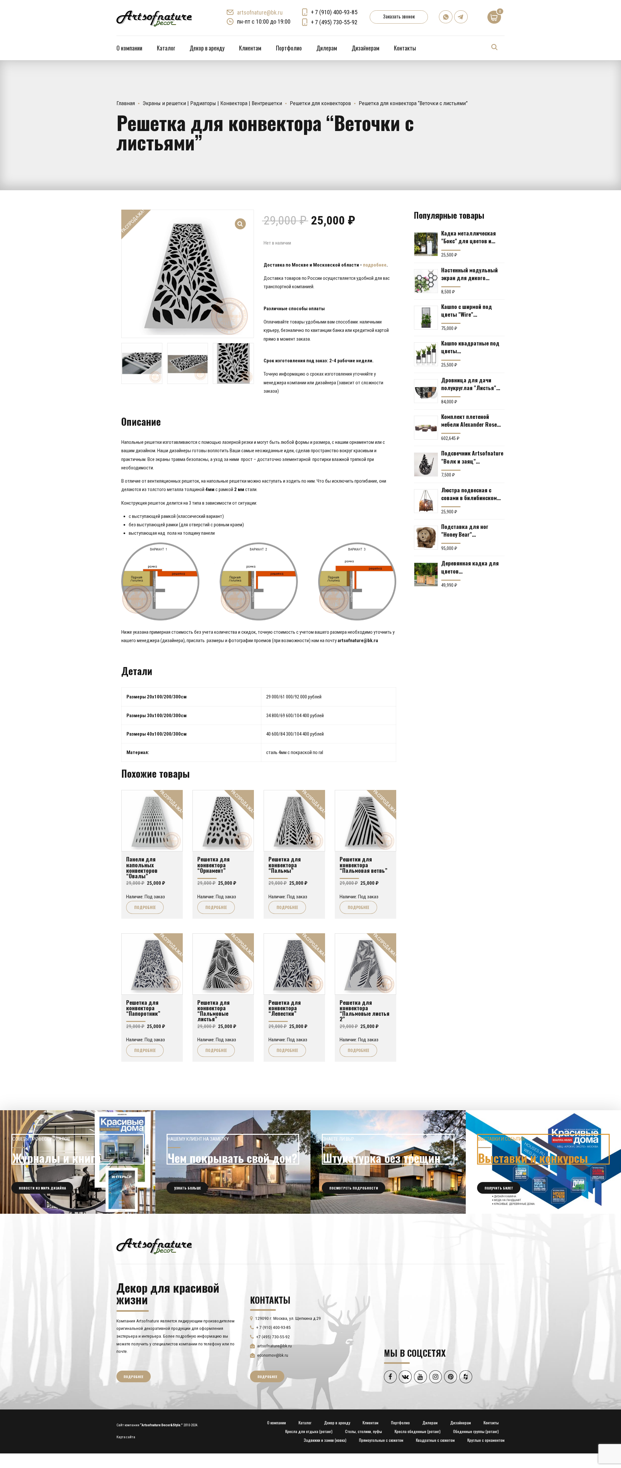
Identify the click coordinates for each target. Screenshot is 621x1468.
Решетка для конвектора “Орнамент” (213, 864)
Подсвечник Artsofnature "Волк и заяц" (472, 457)
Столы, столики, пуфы (363, 1431)
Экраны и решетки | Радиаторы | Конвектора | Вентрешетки (212, 103)
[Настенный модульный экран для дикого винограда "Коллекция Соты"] (426, 281)
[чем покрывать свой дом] (232, 1162)
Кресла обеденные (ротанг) (418, 1431)
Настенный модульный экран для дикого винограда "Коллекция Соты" (470, 273)
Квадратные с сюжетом (435, 1440)
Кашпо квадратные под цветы (470, 347)
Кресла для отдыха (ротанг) (308, 1431)
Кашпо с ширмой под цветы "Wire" (466, 310)
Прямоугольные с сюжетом (381, 1440)
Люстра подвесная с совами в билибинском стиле (469, 493)
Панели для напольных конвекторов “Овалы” (142, 867)
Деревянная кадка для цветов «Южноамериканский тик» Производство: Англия (470, 567)
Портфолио (289, 48)
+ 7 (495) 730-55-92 (334, 22)
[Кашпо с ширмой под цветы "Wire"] (426, 318)
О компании (129, 48)
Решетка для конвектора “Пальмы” (284, 864)
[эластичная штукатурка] (388, 1162)
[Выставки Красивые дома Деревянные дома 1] (543, 1162)
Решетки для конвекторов (320, 103)
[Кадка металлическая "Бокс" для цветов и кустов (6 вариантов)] (426, 244)
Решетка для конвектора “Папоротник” (143, 1008)
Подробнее (145, 907)
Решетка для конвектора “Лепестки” (284, 1008)
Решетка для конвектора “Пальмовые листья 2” (364, 1010)
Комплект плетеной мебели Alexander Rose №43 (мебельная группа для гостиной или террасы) (470, 420)
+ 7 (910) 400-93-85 (334, 12)
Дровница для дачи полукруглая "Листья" (468, 383)
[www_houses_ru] (77, 1162)
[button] (240, 219)
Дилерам (326, 48)
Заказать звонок (399, 16)
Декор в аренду (207, 48)
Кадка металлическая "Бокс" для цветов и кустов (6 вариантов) (468, 237)
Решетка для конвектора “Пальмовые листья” (213, 1010)
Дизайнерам (365, 48)
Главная (125, 103)
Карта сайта (125, 1437)
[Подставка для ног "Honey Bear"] (426, 538)
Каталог (166, 48)
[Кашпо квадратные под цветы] (426, 354)
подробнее (375, 265)
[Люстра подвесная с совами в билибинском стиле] (426, 501)
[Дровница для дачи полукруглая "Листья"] (426, 391)
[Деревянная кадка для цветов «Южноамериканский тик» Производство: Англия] (426, 574)
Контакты (405, 48)
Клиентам (250, 48)
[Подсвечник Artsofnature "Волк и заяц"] (426, 465)
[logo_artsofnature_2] (154, 1245)
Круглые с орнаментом (486, 1440)
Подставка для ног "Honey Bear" (464, 530)
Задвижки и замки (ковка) (325, 1440)
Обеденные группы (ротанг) (476, 1431)
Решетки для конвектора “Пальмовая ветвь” (363, 864)
